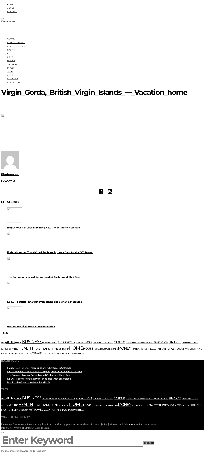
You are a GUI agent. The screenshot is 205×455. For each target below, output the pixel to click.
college (130, 342)
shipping (186, 349)
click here (130, 424)
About (10, 8)
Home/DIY (12, 79)
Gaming (14, 349)
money (124, 348)
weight (60, 354)
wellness (79, 353)
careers (119, 342)
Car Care (96, 342)
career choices (106, 342)
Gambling (5, 349)
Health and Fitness (47, 348)
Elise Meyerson (10, 174)
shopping (196, 348)
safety (165, 349)
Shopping (12, 64)
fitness (185, 342)
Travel (11, 39)
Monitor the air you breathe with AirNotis (31, 326)
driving (149, 342)
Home (10, 4)
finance (175, 342)
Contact (12, 12)
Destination (139, 342)
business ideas (49, 342)
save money (175, 349)
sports (5, 353)
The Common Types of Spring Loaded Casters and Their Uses (44, 277)
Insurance (98, 349)
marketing (113, 349)
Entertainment (16, 42)
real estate (155, 349)
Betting (18, 342)
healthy (65, 349)
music (146, 349)
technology (22, 354)
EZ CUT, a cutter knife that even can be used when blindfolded (44, 301)
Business (32, 341)
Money (11, 61)
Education (13, 82)
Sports (11, 50)
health (26, 348)
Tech (10, 71)
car (89, 342)
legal (105, 349)
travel (37, 353)
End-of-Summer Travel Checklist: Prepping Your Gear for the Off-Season (50, 252)
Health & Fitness (16, 46)
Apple (3, 342)
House (88, 348)
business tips (81, 342)
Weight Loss (68, 354)
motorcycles (137, 349)
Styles (11, 68)
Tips (30, 354)
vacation (50, 353)
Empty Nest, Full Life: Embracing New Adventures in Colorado (43, 227)
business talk (66, 342)
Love (10, 57)
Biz (9, 53)
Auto (10, 75)
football (193, 342)
